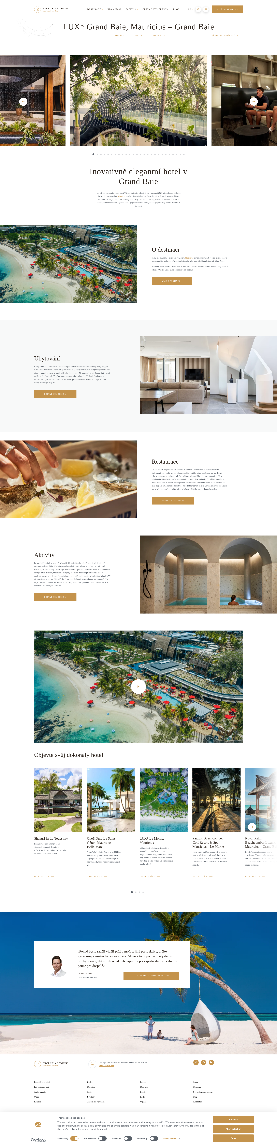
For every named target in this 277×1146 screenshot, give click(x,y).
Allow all (233, 1119)
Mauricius (159, 35)
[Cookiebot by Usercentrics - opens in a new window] (38, 1140)
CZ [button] (189, 9)
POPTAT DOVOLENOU (55, 394)
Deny (233, 1138)
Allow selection (233, 1129)
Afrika (138, 35)
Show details (169, 1138)
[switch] (102, 1138)
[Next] (254, 101)
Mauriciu (121, 196)
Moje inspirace (206, 20)
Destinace (118, 35)
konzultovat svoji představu (151, 976)
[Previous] (23, 102)
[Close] (238, 20)
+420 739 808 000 (106, 1066)
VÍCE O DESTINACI (171, 281)
